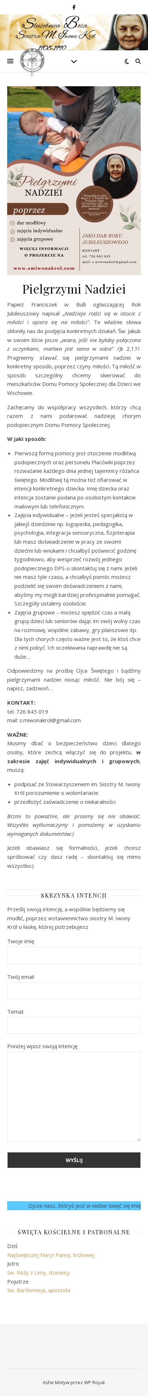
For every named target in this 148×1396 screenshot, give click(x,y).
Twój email (20, 976)
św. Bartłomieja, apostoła (38, 1290)
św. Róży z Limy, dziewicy (38, 1272)
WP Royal (94, 1382)
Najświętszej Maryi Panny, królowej (50, 1254)
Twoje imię (20, 941)
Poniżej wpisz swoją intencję (42, 1046)
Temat (15, 1011)
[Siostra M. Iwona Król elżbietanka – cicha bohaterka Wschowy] (32, 61)
